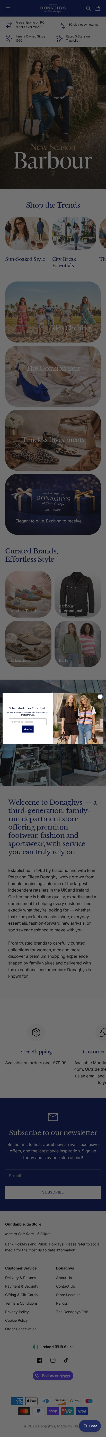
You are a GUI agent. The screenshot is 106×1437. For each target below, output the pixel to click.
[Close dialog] (100, 696)
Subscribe (27, 728)
